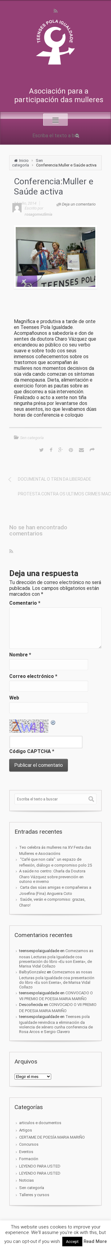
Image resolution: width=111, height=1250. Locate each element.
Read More (95, 1241)
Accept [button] (72, 1241)
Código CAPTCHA (30, 751)
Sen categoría (27, 162)
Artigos (25, 1130)
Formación (28, 1158)
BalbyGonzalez (32, 972)
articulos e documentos (40, 1122)
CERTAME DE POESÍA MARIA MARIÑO (52, 1137)
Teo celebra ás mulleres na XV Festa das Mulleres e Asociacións (55, 850)
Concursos (29, 1144)
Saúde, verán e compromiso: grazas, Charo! (52, 902)
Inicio (24, 160)
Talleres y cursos (34, 1194)
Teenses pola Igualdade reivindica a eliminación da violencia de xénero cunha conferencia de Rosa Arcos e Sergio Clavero (56, 1024)
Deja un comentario (79, 204)
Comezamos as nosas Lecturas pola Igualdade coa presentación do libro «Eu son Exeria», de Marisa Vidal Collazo (56, 958)
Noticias (26, 1180)
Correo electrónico (33, 676)
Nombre (20, 655)
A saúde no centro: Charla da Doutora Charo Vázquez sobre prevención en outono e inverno (52, 876)
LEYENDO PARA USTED (39, 1166)
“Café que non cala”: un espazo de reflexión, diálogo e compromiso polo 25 (55, 862)
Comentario (24, 603)
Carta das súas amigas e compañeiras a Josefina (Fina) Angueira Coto (55, 890)
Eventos (26, 1151)
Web (14, 698)
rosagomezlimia (38, 214)
